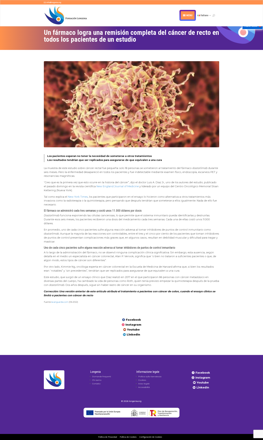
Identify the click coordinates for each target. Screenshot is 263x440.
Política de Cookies (128, 437)
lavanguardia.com (59, 302)
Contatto (96, 383)
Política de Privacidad (107, 437)
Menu (189, 15)
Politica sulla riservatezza (149, 376)
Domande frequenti (101, 376)
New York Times (78, 196)
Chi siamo (97, 380)
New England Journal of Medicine (117, 186)
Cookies (142, 380)
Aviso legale (144, 383)
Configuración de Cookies (150, 437)
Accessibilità (144, 387)
